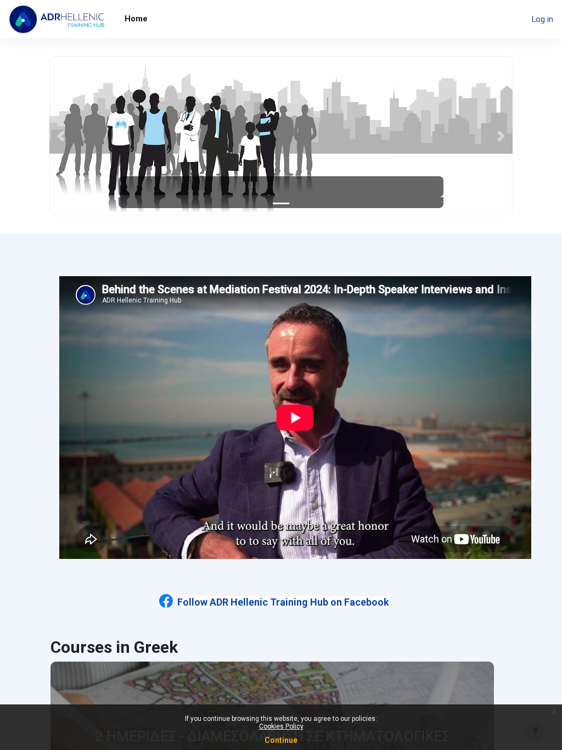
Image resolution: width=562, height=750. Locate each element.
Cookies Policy (281, 726)
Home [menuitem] (136, 19)
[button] (60, 136)
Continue (281, 740)
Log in (542, 19)
